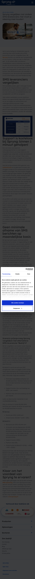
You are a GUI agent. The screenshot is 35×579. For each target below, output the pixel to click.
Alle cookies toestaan (17, 302)
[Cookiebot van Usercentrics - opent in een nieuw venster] (25, 269)
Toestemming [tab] (6, 274)
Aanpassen (16, 308)
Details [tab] (17, 274)
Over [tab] (28, 274)
